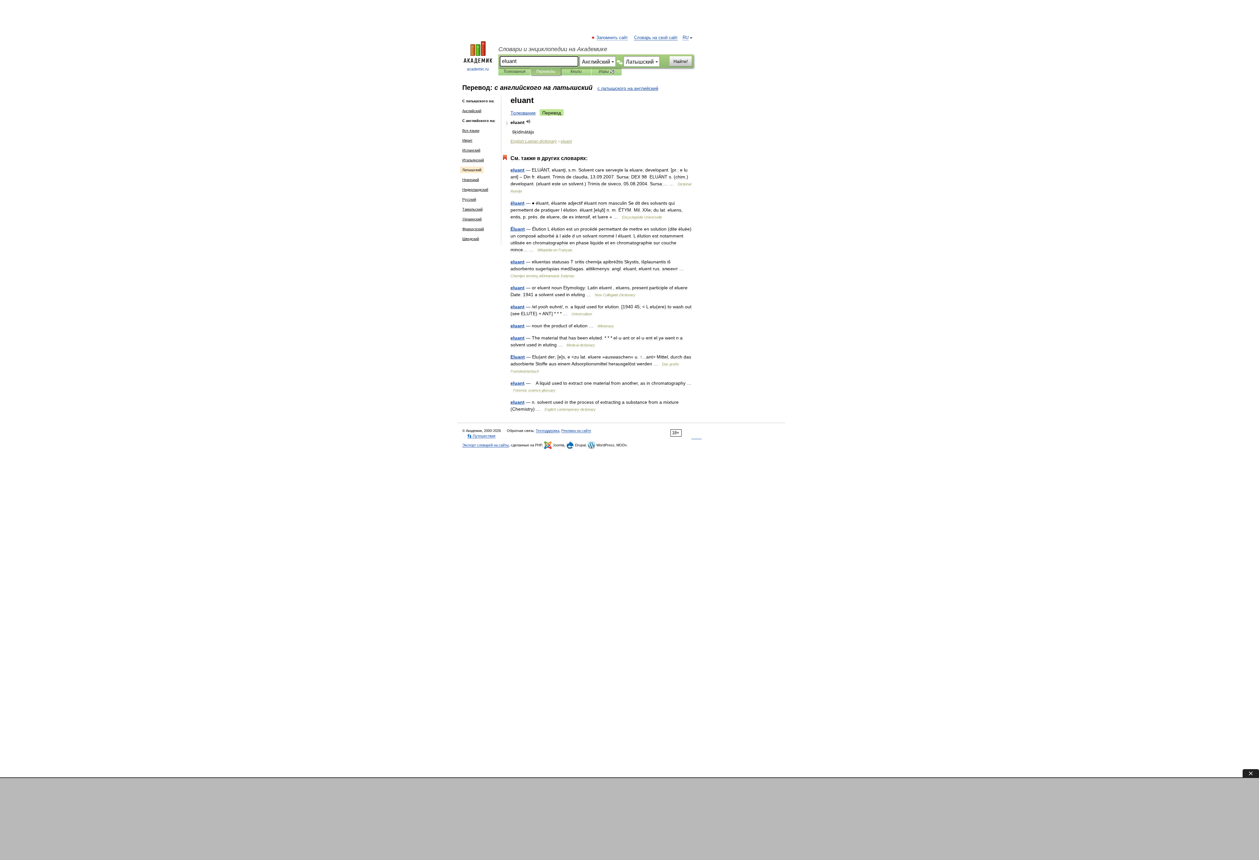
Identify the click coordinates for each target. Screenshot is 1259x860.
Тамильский (472, 209)
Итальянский (473, 160)
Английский (471, 111)
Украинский (472, 219)
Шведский (470, 239)
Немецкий (470, 180)
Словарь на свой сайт (656, 37)
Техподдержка (547, 431)
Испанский (471, 150)
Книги (576, 71)
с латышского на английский (627, 88)
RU (686, 37)
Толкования (514, 71)
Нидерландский (475, 190)
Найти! (680, 61)
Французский (473, 229)
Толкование (523, 112)
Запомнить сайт (612, 37)
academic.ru (478, 69)
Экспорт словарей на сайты (485, 445)
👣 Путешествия (481, 436)
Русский (469, 199)
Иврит (467, 140)
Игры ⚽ (607, 71)
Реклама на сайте (576, 431)
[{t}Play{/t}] (528, 121)
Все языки (470, 131)
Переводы (545, 71)
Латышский (471, 170)
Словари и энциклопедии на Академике (552, 49)
